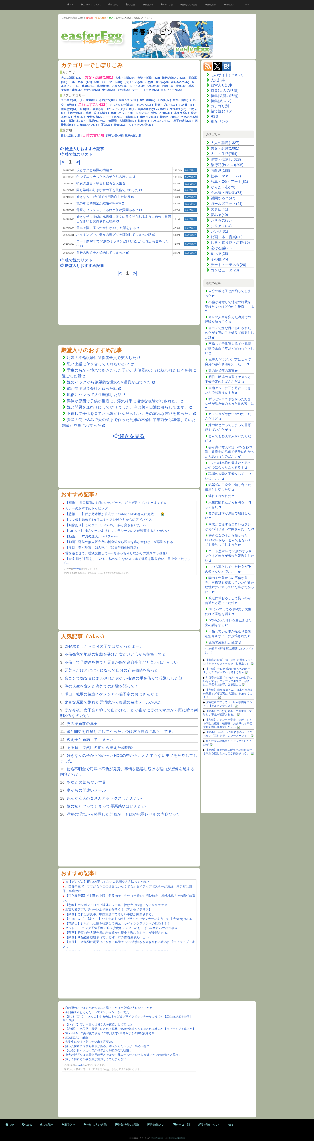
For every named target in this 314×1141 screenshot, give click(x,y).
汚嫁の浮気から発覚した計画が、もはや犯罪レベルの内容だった (123, 814)
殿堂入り (149, 4)
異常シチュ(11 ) (128, 100)
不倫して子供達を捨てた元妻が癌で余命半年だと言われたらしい (121, 662)
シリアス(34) (137, 85)
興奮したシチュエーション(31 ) (130, 112)
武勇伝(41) (88, 85)
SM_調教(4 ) (147, 100)
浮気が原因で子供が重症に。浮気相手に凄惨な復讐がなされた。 (123, 401)
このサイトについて (92, 4)
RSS (247, 4)
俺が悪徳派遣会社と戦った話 (92, 388)
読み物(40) (103, 85)
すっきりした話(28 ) (122, 104)
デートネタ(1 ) (114, 116)
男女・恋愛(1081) (225, 148)
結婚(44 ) (143, 120)
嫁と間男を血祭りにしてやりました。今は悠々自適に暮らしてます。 (128, 407)
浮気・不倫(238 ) (161, 112)
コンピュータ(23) (171, 89)
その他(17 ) (164, 100)
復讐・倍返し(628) (148, 77)
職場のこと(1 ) (97, 120)
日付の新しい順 (70, 135)
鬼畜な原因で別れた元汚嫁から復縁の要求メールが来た (113, 702)
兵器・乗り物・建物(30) (230, 242)
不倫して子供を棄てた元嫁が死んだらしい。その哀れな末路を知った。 (129, 413)
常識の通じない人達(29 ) (153, 109)
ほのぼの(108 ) (108, 100)
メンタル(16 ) (144, 104)
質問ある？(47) (180, 82)
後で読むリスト (223, 111)
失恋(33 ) (79, 116)
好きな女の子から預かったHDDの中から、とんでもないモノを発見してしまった (228, 540)
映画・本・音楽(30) (174, 85)
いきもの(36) (119, 85)
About (28, 1124)
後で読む (114, 4)
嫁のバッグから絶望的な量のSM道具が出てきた (109, 382)
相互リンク (220, 121)
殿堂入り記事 (221, 85)
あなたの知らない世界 (86, 782)
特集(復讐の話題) (225, 96)
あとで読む (190, 170)
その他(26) (123, 89)
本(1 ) (132, 109)
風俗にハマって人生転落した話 (94, 395)
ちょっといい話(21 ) (140, 124)
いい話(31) (153, 85)
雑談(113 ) (132, 116)
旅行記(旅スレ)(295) (174, 77)
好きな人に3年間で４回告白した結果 (103, 197)
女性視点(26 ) (95, 116)
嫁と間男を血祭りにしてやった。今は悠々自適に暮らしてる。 (121, 731)
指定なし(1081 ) (169, 116)
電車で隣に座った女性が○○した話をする (106, 228)
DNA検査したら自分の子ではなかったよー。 (104, 646)
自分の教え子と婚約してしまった (100, 252)
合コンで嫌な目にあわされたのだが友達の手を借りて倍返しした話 (124, 678)
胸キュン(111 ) (149, 116)
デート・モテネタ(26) (145, 89)
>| (79, 162)
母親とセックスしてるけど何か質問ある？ (107, 210)
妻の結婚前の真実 (82, 723)
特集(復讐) (211, 4)
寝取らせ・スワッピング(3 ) (110, 109)
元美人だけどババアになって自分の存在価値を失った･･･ (115, 670)
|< (63, 162)
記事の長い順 (114, 135)
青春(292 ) (120, 124)
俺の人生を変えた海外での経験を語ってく (102, 686)
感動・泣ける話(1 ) (97, 112)
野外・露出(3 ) (182, 100)
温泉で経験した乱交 (223, 642)
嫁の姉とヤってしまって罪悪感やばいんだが (106, 806)
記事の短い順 (133, 135)
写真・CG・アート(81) (108, 82)
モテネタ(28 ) (69, 100)
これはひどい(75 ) (88, 124)
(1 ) (82, 100)
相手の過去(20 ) (183, 120)
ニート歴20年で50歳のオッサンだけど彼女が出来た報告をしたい (229, 555)
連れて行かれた (219, 496)
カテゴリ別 (168, 4)
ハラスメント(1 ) (161, 120)
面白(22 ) (106, 124)
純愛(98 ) (91, 100)
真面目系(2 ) (181, 112)
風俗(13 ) (85, 109)
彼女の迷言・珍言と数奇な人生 (99, 183)
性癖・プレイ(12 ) (166, 104)
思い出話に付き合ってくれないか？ (98, 364)
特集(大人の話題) (190, 4)
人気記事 (132, 4)
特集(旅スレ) (231, 4)
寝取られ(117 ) (77, 120)
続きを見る (131, 436)
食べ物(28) (108, 89)
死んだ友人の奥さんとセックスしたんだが (104, 798)
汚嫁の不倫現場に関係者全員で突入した (101, 358)
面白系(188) (220, 170)
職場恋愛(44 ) (69, 109)
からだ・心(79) (133, 82)
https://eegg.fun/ (157, 1138)
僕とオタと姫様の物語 (93, 170)
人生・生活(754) (125, 77)
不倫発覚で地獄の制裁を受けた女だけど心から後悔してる (115, 654)
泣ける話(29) (92, 89)
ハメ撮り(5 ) (186, 104)
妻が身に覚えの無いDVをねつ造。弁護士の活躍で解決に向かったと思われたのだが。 (229, 451)
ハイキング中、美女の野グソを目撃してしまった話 (114, 234)
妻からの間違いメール (86, 790)
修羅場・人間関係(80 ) (122, 120)
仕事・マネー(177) (80, 82)
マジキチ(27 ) (178, 109)
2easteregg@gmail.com (177, 1138)
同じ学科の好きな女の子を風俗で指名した (107, 190)
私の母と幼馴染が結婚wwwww (98, 203)
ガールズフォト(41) (227, 204)
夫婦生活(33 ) (75, 112)
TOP (71, 4)
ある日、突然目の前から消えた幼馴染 (100, 747)
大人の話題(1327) (71, 77)
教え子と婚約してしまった (90, 739)
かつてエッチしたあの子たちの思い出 (104, 176)
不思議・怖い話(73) (157, 82)
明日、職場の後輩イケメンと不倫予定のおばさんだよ (111, 694)
